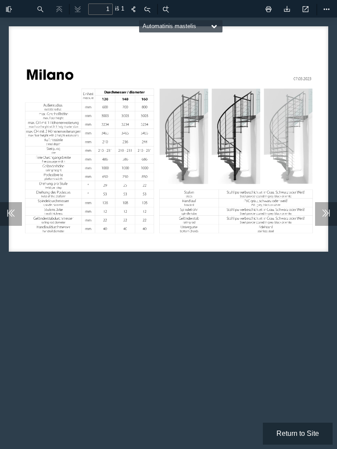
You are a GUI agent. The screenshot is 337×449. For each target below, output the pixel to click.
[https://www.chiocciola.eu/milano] (50, 73)
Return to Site (297, 433)
